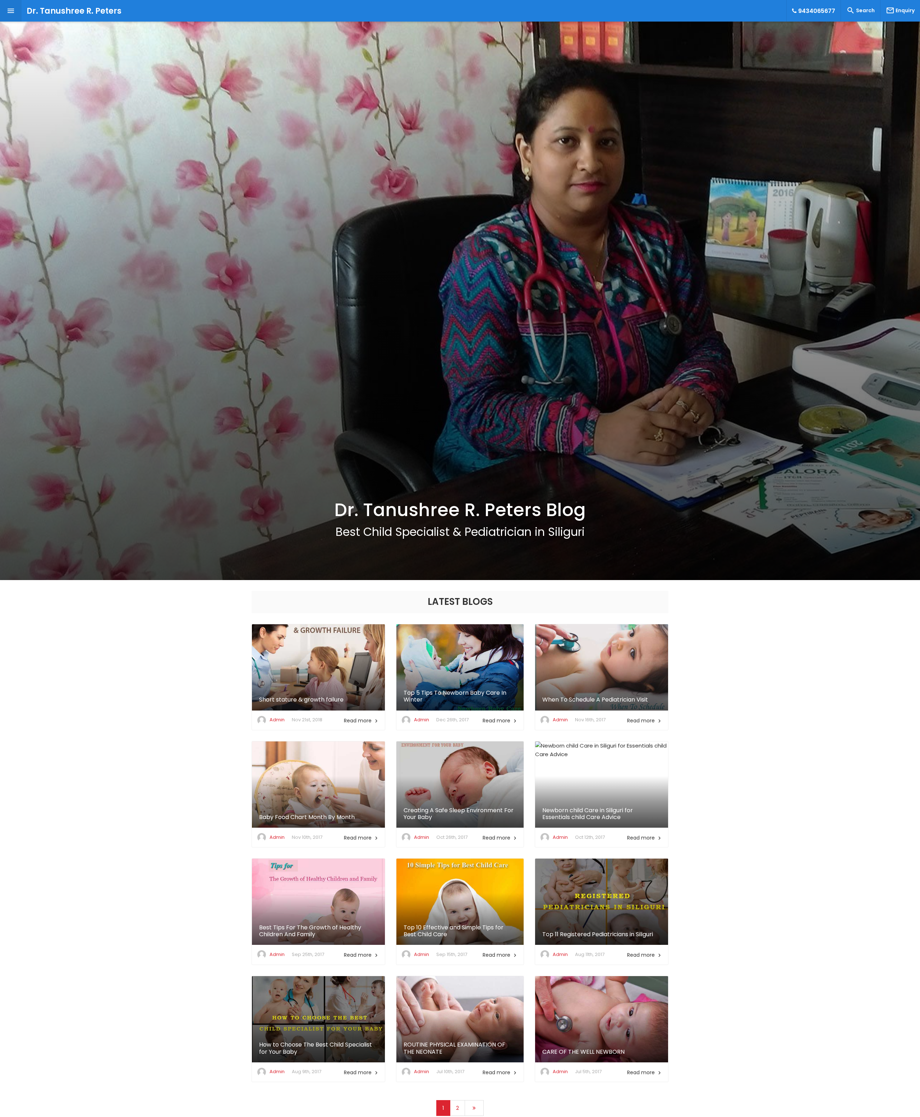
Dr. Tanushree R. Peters (74, 11)
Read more (362, 720)
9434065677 (816, 11)
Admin (277, 719)
